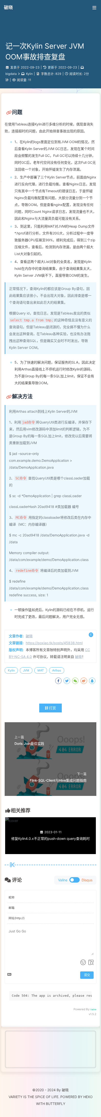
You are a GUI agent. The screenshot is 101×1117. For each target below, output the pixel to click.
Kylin (29, 74)
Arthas (56, 670)
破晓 (8, 7)
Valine (93, 1009)
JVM (26, 670)
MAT (41, 670)
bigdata (11, 74)
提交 (87, 975)
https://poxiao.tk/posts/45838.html (54, 643)
